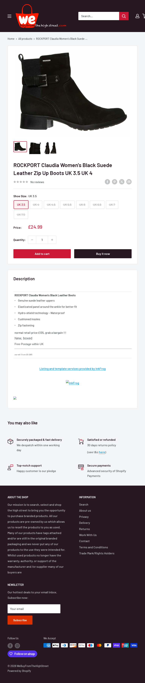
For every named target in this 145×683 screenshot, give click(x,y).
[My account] (137, 16)
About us (85, 510)
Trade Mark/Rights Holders (96, 553)
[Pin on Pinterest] (114, 181)
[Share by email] (129, 181)
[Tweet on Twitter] (121, 181)
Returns (84, 529)
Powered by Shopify (19, 670)
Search (83, 504)
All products (25, 38)
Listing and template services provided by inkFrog (72, 368)
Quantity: (19, 239)
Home (11, 38)
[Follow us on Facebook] (10, 645)
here (102, 452)
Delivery (84, 522)
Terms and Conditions (93, 547)
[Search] (124, 16)
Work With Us (88, 535)
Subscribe (20, 620)
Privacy (84, 516)
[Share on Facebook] (107, 181)
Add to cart (42, 253)
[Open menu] (9, 16)
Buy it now (103, 253)
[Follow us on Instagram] (17, 645)
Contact (84, 541)
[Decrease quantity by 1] (32, 240)
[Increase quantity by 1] (52, 240)
